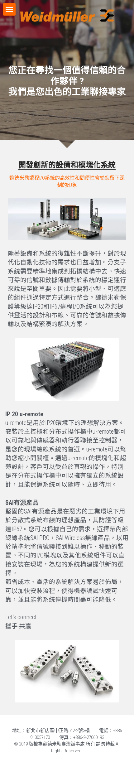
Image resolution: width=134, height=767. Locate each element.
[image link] (67, 219)
